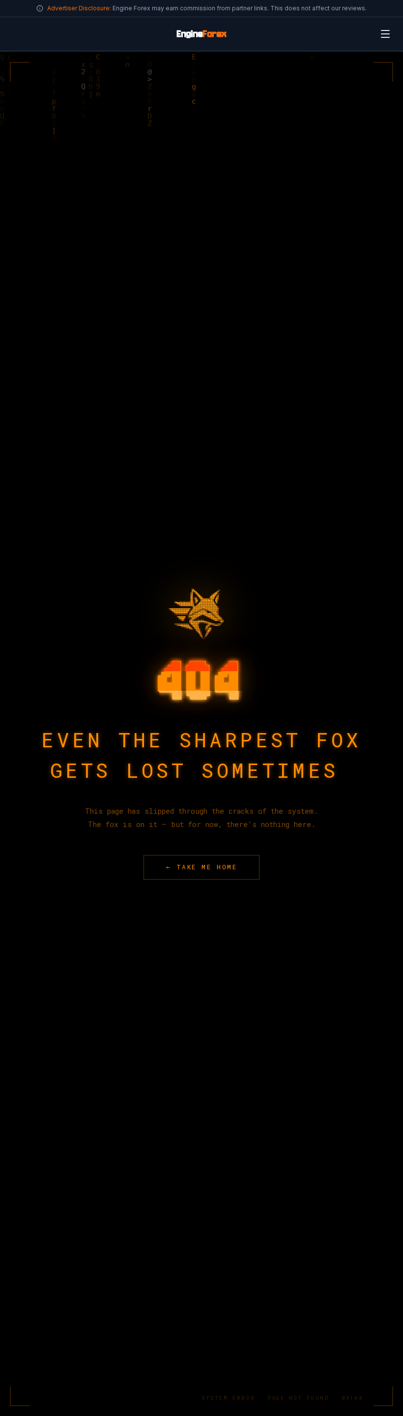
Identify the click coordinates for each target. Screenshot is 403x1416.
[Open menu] (385, 34)
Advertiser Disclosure (78, 8)
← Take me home (201, 867)
